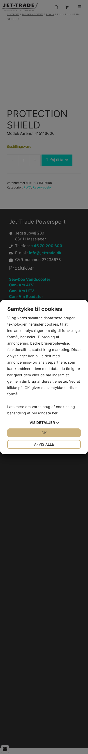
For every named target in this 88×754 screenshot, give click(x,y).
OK (44, 432)
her (54, 413)
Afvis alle (44, 444)
